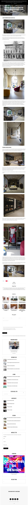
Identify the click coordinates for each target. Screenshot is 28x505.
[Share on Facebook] (5, 281)
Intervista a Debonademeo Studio (10, 403)
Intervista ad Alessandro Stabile (10, 400)
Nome (4, 438)
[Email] (8, 281)
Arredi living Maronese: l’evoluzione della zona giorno (12, 379)
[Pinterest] (15, 499)
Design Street (14, 286)
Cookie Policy (15, 3)
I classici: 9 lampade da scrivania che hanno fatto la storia (13, 362)
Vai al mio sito (14, 353)
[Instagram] (13, 499)
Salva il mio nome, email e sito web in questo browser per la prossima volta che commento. (13, 327)
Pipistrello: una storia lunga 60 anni (11, 365)
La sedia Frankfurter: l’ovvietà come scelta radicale (12, 382)
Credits (18, 501)
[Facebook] (10, 499)
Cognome (4, 441)
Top (14, 503)
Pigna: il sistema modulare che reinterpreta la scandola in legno (14, 417)
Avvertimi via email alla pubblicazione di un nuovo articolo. (9, 329)
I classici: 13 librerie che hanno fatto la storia (12, 359)
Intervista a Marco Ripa (9, 406)
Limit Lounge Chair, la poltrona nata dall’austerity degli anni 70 (13, 420)
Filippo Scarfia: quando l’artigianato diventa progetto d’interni (22, 310)
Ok (11, 3)
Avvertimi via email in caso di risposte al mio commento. (9, 328)
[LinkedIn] (17, 499)
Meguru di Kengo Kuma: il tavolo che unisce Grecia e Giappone (13, 376)
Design (14, 5)
